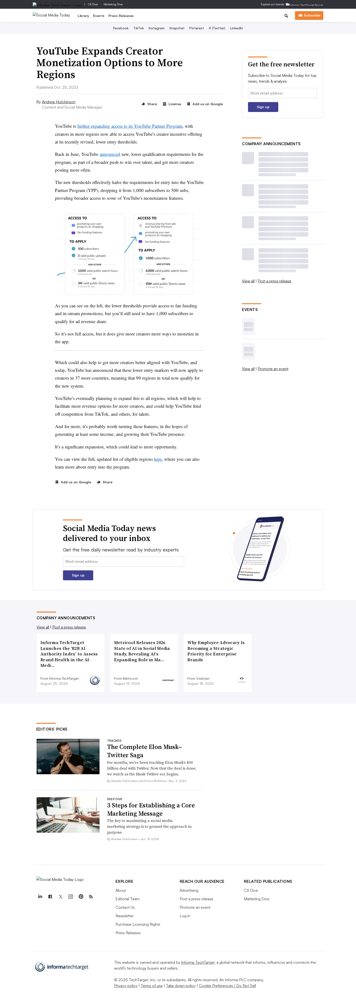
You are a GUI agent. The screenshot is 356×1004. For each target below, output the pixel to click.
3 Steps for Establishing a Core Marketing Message (151, 809)
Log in (185, 915)
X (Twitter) (217, 28)
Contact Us (125, 907)
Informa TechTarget (198, 962)
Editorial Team (127, 898)
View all (248, 281)
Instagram (156, 28)
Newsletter (125, 915)
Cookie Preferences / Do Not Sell (227, 985)
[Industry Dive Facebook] (50, 897)
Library (83, 16)
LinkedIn (236, 28)
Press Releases (121, 16)
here (158, 459)
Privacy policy (126, 985)
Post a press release (274, 281)
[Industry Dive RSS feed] (91, 897)
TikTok (138, 28)
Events (99, 16)
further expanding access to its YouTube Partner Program (129, 126)
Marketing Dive (113, 4)
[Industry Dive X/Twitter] (60, 897)
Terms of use (152, 985)
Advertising (189, 890)
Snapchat (177, 28)
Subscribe (312, 15)
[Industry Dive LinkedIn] (40, 897)
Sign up (263, 107)
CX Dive (93, 4)
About (121, 890)
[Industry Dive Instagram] (71, 897)
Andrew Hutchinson (59, 101)
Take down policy (181, 985)
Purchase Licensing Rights (138, 924)
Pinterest (196, 28)
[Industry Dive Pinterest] (81, 897)
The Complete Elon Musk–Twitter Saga (144, 750)
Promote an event (273, 368)
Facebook (121, 28)
